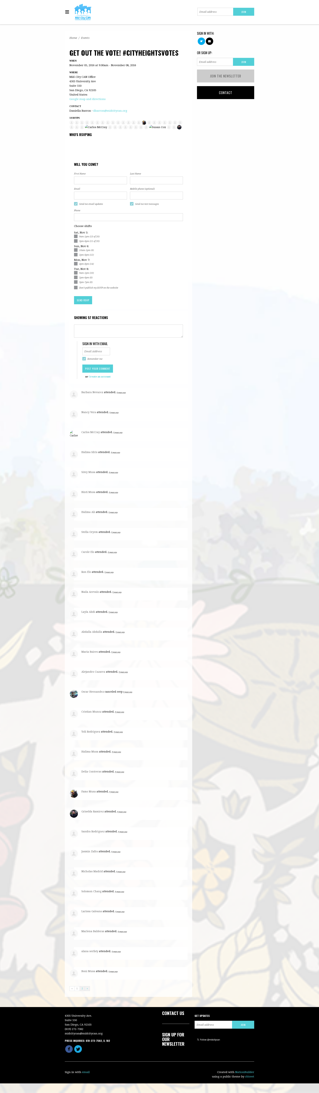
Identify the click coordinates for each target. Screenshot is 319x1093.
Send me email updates (91, 204)
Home (73, 38)
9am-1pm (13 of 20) (89, 236)
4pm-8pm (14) (86, 264)
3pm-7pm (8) (85, 282)
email (86, 1072)
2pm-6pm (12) (86, 255)
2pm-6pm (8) (85, 277)
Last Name (135, 173)
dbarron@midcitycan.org (110, 110)
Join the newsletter (225, 76)
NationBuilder (244, 1072)
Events (85, 38)
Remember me (95, 359)
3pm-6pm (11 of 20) (89, 241)
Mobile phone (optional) (142, 189)
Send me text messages (147, 204)
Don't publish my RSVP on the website (98, 288)
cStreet (249, 1076)
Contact (225, 92)
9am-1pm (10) (86, 273)
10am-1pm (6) (86, 250)
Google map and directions (87, 99)
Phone (77, 210)
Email (77, 189)
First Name (80, 173)
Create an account (100, 376)
